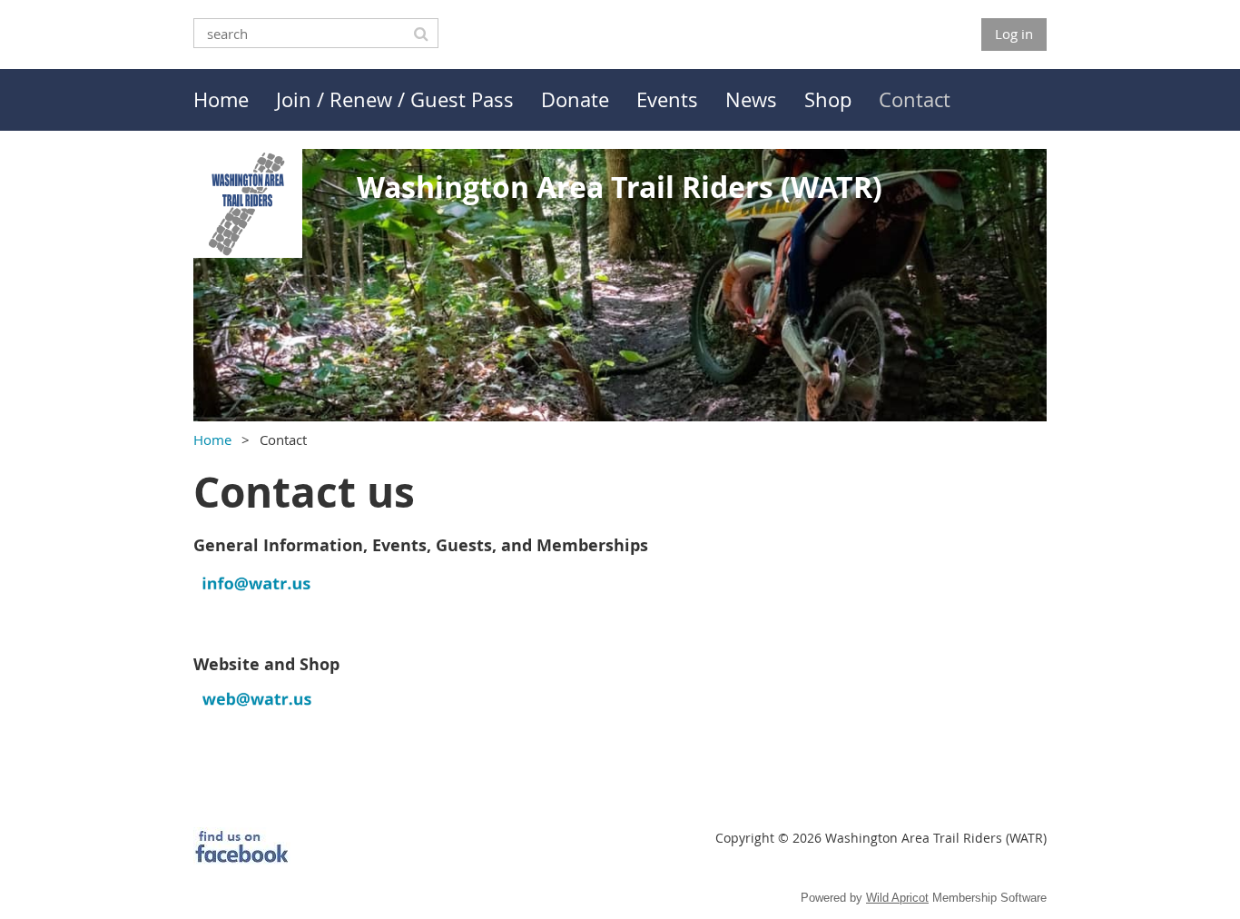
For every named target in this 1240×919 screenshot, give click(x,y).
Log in (1014, 34)
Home (212, 439)
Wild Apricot (897, 897)
